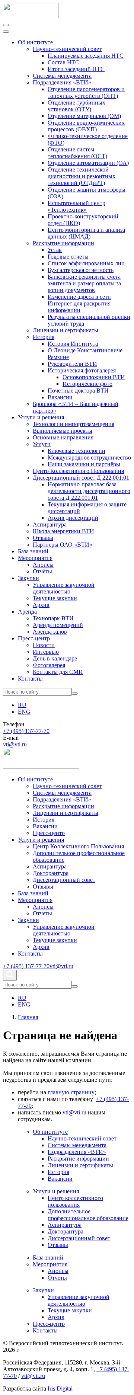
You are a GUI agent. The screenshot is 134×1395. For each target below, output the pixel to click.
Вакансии (60, 397)
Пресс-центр (34, 638)
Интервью (46, 652)
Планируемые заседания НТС (86, 55)
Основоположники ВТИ (94, 377)
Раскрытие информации (63, 243)
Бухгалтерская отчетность (81, 270)
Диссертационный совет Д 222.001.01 (81, 477)
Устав (55, 250)
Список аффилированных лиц (86, 263)
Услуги (42, 444)
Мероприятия (35, 558)
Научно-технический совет (67, 49)
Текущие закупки (55, 598)
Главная (28, 1017)
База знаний (33, 551)
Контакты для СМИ (58, 672)
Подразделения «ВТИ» (62, 82)
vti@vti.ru (15, 744)
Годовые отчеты (68, 256)
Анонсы (43, 564)
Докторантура (50, 873)
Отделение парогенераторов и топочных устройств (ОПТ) (86, 92)
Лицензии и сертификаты (65, 330)
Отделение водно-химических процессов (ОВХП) (86, 125)
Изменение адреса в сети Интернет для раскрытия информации (79, 303)
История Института (73, 343)
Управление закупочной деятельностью (64, 588)
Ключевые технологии (76, 451)
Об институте (35, 42)
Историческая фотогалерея (82, 370)
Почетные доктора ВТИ (78, 390)
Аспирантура (50, 524)
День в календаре (55, 658)
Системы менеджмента (62, 76)
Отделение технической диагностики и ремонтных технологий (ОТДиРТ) (81, 176)
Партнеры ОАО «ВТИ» (62, 544)
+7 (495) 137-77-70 (26, 731)
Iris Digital (60, 1388)
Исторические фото (87, 384)
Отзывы (43, 538)
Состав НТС (63, 62)
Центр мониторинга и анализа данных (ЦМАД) (86, 233)
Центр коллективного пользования (75, 1201)
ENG (24, 711)
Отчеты (42, 913)
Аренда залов (50, 631)
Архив (41, 605)
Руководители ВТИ (72, 364)
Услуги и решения (41, 417)
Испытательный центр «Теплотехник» (76, 206)
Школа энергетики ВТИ (63, 531)
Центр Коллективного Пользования (78, 471)
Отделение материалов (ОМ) (84, 116)
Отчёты (42, 571)
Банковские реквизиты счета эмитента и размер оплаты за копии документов (84, 283)
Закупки (28, 578)
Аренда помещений (58, 625)
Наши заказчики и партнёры (84, 464)
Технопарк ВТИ (53, 618)
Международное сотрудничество (89, 457)
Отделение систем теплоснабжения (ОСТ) (77, 152)
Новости (44, 645)
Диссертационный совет (64, 880)
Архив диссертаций (73, 518)
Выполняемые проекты (62, 431)
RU (22, 705)
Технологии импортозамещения (73, 424)
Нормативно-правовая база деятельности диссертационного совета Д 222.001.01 (89, 491)
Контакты (30, 678)
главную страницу (71, 1092)
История (43, 337)
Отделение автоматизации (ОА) (88, 163)
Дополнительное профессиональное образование (88, 1214)
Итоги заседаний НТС (76, 69)
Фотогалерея (49, 665)
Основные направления (63, 437)
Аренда (27, 611)
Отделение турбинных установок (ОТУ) (76, 105)
